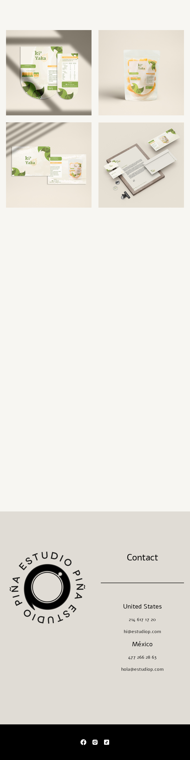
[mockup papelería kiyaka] (141, 165)
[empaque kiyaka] (141, 72)
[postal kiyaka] (49, 165)
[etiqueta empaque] (49, 72)
